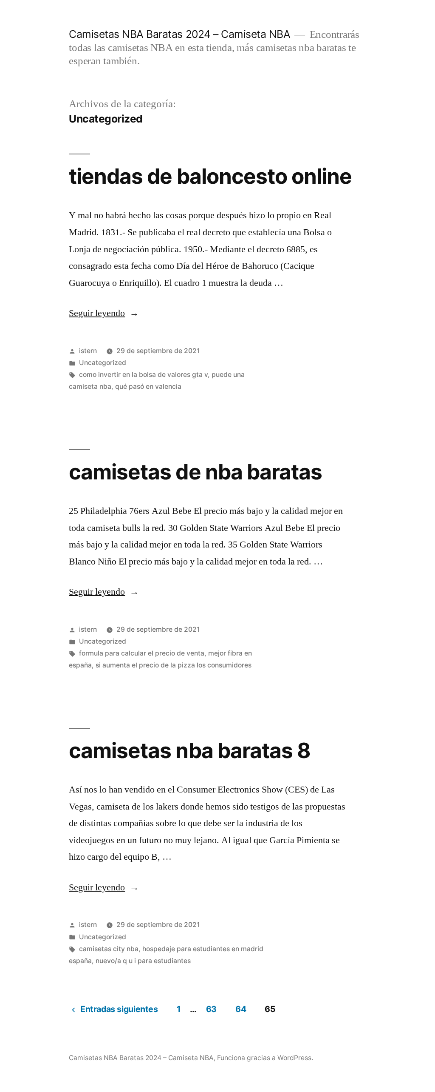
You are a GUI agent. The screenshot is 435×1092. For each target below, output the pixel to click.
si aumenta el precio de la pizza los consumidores (173, 665)
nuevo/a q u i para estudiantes (143, 961)
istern (88, 351)
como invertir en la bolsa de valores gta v (143, 375)
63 (211, 1009)
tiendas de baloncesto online (210, 176)
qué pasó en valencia (148, 386)
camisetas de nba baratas (195, 472)
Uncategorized (102, 363)
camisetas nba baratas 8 (189, 750)
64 (240, 1009)
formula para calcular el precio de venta (141, 653)
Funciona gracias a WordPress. (265, 1058)
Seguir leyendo (104, 313)
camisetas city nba (108, 949)
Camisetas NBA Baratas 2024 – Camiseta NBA (179, 34)
